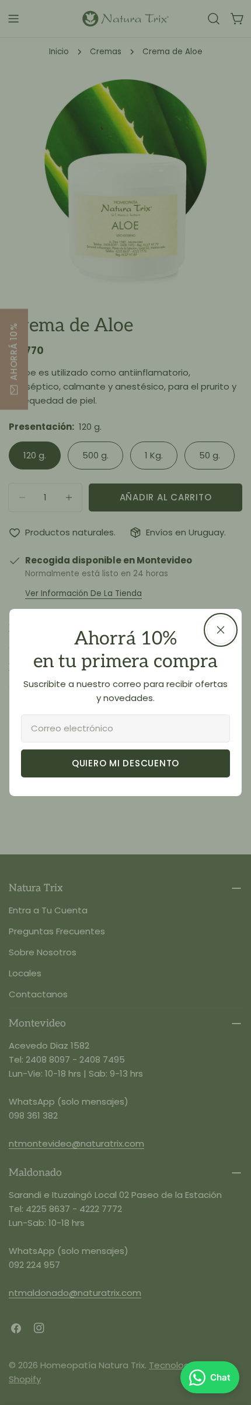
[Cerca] (221, 630)
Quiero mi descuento (125, 763)
